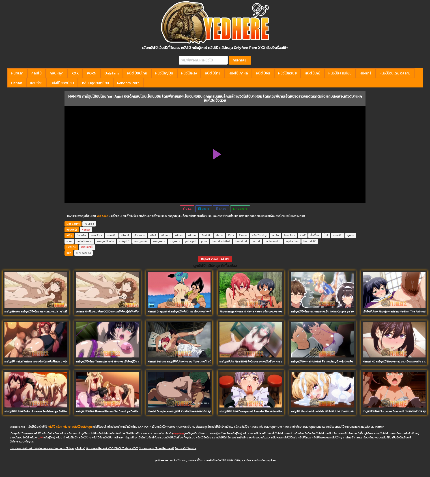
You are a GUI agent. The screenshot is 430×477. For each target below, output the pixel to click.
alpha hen (292, 241)
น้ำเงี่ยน (314, 235)
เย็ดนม (192, 235)
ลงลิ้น (275, 235)
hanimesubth (273, 241)
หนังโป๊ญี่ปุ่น (164, 73)
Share (205, 208)
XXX (75, 73)
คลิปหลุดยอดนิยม (95, 82)
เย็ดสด (179, 235)
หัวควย (243, 235)
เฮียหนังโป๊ (87, 247)
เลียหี (153, 235)
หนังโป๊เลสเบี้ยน (340, 73)
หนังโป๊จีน (263, 73)
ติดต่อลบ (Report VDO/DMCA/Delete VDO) (112, 448)
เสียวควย (139, 235)
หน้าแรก (17, 73)
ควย (69, 241)
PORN (91, 73)
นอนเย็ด (337, 235)
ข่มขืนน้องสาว (84, 241)
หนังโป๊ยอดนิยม (62, 82)
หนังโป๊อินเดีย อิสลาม (395, 73)
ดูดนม (350, 235)
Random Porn (128, 82)
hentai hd (241, 241)
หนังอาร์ (365, 73)
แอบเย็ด (111, 235)
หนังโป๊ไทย (213, 73)
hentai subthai (221, 241)
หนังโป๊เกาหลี (238, 73)
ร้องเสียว (289, 235)
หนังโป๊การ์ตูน (259, 235)
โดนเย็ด (81, 235)
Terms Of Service (185, 448)
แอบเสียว (96, 235)
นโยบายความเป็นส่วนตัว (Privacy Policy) (61, 448)
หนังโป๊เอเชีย (287, 73)
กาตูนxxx (175, 241)
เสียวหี (125, 235)
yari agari (190, 241)
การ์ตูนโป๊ (124, 241)
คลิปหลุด (56, 73)
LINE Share (240, 208)
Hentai (16, 82)
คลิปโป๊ (36, 73)
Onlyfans (111, 73)
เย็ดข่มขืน (206, 235)
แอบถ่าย (36, 82)
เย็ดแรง (165, 235)
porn (204, 241)
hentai (256, 241)
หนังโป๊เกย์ (312, 73)
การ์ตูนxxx (159, 241)
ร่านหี (302, 235)
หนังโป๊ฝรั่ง (189, 73)
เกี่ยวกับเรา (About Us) (23, 448)
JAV (40, 438)
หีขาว (231, 235)
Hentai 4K (309, 241)
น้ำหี (326, 235)
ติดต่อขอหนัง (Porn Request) (156, 448)
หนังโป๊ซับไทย (137, 73)
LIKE (188, 208)
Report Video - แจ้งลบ (215, 259)
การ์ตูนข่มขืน (141, 241)
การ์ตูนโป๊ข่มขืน (105, 241)
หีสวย (219, 235)
